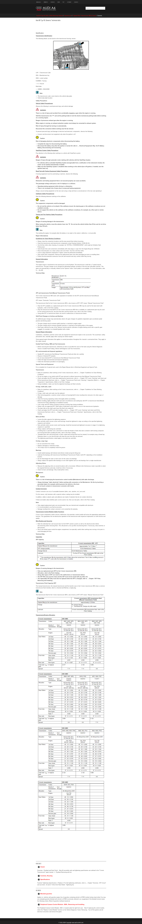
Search (76, 2)
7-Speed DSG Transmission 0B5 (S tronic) (84, 15)
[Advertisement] (65, 26)
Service (53, 2)
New (59, 2)
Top (63, 2)
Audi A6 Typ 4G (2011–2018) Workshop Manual (49, 15)
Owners (46, 2)
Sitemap (69, 2)
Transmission (67, 15)
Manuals (38, 2)
